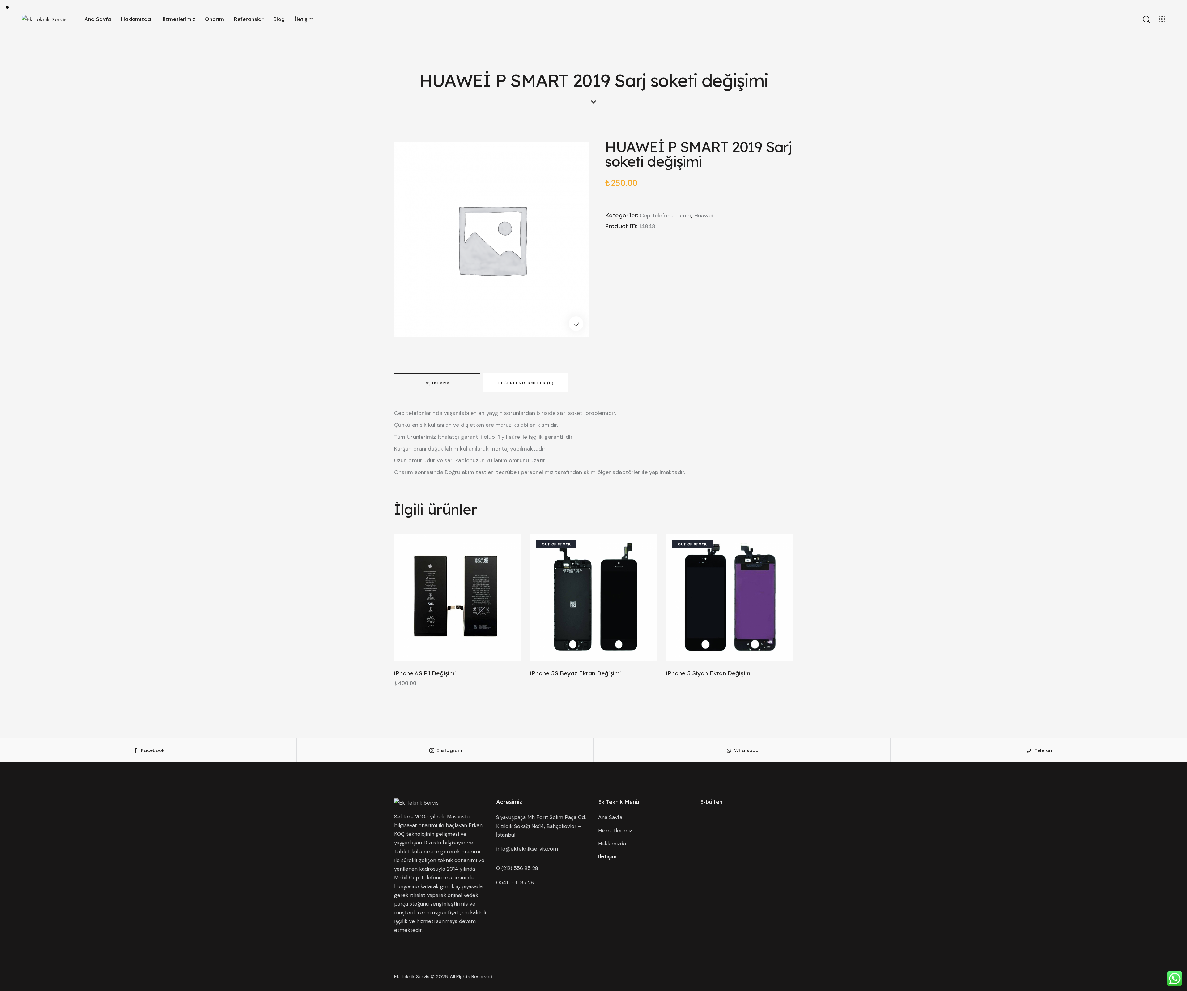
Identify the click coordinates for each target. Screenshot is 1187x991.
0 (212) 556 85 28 (517, 868)
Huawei (703, 215)
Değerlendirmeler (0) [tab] (525, 382)
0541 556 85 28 (515, 882)
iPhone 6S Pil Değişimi (425, 673)
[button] (576, 323)
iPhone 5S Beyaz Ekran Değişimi (575, 673)
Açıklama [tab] (437, 382)
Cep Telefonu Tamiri (665, 215)
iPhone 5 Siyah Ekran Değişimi (709, 673)
